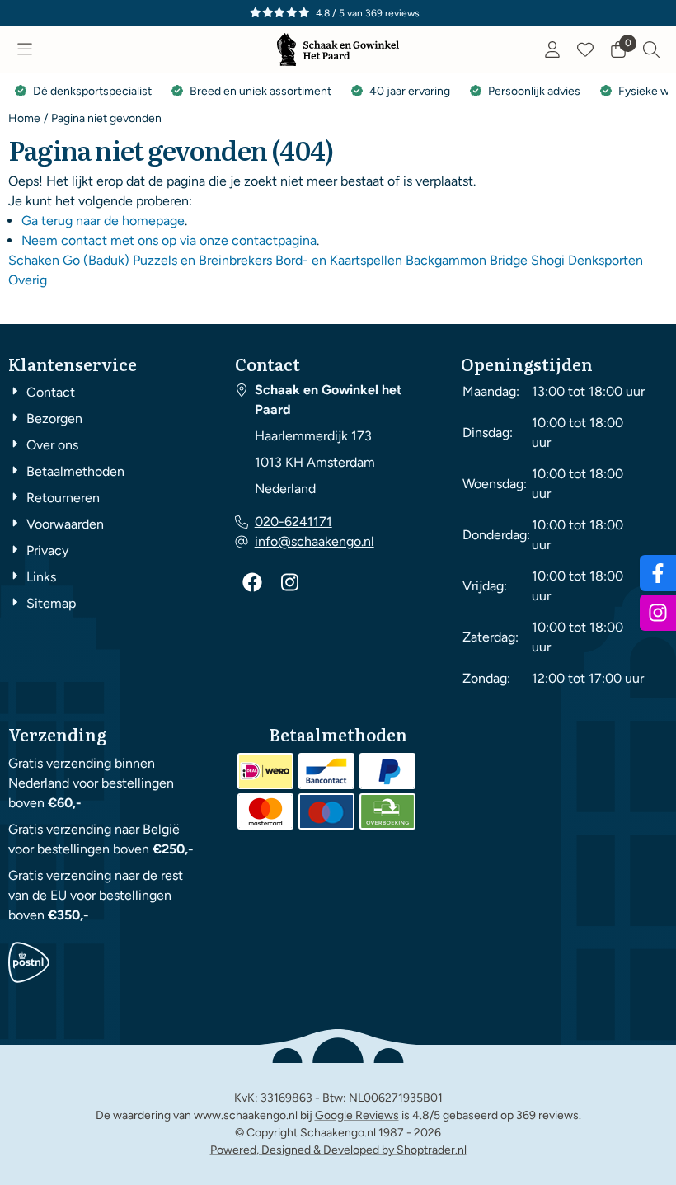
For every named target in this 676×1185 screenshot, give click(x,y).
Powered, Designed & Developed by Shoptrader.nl (338, 1150)
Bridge (509, 260)
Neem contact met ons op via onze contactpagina (169, 240)
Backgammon (446, 260)
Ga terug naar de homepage (103, 220)
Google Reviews (357, 1115)
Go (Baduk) (96, 260)
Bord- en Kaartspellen (338, 260)
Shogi (548, 260)
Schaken (33, 260)
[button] (24, 49)
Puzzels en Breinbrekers (202, 260)
